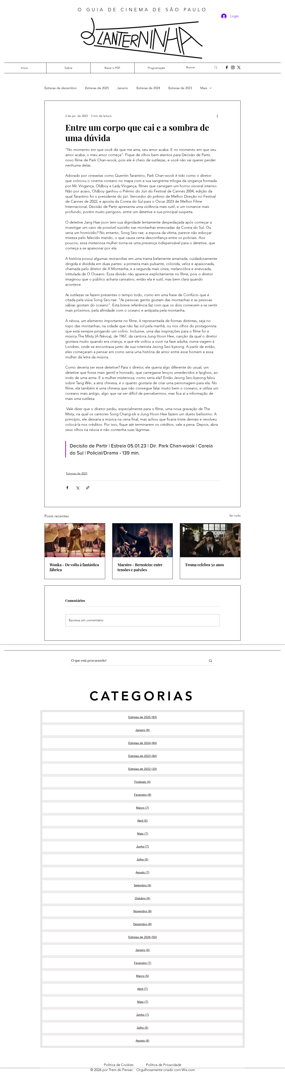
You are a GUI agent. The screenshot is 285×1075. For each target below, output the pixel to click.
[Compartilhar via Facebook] (67, 488)
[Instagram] (233, 67)
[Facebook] (226, 67)
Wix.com (188, 1070)
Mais (203, 88)
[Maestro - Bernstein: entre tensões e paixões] (142, 540)
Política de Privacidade (163, 1065)
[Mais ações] (217, 115)
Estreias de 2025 (97, 88)
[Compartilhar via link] (88, 488)
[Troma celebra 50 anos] (210, 540)
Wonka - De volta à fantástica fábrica (74, 567)
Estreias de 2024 (148, 88)
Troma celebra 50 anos (204, 564)
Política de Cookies (125, 1065)
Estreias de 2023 (180, 88)
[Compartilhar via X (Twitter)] (77, 488)
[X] (239, 67)
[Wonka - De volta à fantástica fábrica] (75, 540)
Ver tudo (235, 515)
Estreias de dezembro (60, 88)
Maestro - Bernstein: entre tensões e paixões (140, 567)
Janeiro (122, 88)
